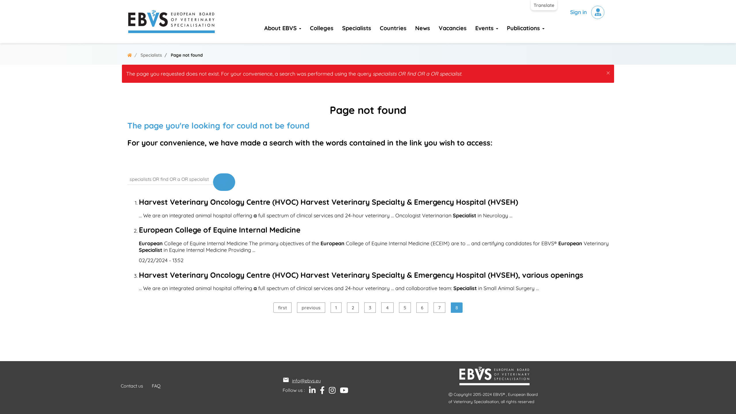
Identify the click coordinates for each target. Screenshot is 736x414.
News (422, 28)
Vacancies (453, 28)
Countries (393, 28)
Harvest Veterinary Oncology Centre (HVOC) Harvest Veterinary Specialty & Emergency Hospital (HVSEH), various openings (361, 275)
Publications (524, 28)
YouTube (342, 390)
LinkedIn (310, 390)
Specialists (356, 28)
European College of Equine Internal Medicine (219, 230)
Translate (544, 5)
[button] (608, 71)
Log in (597, 12)
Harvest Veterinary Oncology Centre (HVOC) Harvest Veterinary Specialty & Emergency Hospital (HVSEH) (328, 202)
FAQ (156, 386)
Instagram (330, 390)
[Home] (171, 21)
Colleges (322, 28)
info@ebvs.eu (306, 381)
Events (485, 28)
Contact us (132, 386)
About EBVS (281, 28)
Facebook (320, 390)
